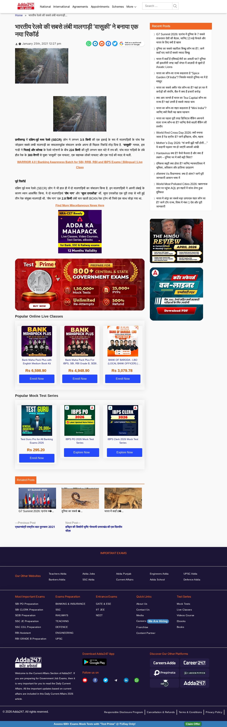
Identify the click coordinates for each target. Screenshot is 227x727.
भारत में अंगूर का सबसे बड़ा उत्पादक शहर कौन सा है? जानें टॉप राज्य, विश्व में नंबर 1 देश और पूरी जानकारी (181, 202)
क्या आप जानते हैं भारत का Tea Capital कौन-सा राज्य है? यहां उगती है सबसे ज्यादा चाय (181, 99)
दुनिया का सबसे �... (72, 511)
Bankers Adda (57, 579)
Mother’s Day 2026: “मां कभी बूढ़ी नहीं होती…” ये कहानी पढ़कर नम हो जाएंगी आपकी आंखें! (181, 145)
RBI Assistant (23, 632)
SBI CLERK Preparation (29, 609)
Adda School (157, 579)
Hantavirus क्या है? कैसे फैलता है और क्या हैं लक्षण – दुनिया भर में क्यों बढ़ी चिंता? (179, 155)
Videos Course (185, 615)
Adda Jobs (88, 573)
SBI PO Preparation (26, 603)
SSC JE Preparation (27, 621)
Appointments (100, 6)
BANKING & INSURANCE (70, 603)
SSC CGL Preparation (28, 627)
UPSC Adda (190, 573)
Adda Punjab (123, 573)
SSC (58, 609)
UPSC (59, 638)
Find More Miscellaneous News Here (80, 205)
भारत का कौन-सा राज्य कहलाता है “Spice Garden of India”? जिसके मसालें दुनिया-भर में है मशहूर (181, 77)
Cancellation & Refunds (161, 712)
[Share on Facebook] (108, 43)
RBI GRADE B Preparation (30, 638)
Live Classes (184, 609)
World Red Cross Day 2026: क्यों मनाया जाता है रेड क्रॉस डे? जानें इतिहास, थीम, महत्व (179, 134)
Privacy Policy (214, 712)
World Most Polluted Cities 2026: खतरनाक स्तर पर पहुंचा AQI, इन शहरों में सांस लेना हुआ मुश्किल (181, 188)
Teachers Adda (57, 573)
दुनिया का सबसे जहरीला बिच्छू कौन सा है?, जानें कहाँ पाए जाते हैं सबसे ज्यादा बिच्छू (180, 50)
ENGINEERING (65, 632)
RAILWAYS (62, 615)
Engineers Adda (159, 573)
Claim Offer (193, 723)
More (129, 6)
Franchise (142, 627)
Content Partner (145, 633)
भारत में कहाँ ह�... (113, 511)
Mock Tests (183, 603)
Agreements (80, 6)
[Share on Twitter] (115, 43)
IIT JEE (100, 609)
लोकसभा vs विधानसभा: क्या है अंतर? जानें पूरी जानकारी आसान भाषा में (180, 175)
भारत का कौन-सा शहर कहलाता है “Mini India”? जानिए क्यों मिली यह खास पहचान (181, 110)
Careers (152, 621)
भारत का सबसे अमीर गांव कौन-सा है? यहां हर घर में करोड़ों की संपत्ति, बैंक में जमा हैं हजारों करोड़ (181, 89)
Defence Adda (192, 579)
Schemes (118, 6)
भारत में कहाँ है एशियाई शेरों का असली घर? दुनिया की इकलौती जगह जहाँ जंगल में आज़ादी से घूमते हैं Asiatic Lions (181, 63)
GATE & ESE (103, 603)
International (61, 6)
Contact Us (143, 609)
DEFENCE (62, 627)
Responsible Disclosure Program (123, 712)
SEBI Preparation (25, 615)
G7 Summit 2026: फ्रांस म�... (36, 511)
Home (19, 15)
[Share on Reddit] (101, 43)
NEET (99, 615)
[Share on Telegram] (95, 43)
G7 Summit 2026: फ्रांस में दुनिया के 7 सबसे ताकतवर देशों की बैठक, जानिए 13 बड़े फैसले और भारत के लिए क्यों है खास (181, 38)
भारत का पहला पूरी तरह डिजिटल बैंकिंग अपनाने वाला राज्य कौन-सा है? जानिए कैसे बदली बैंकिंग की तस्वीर (181, 122)
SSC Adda (88, 579)
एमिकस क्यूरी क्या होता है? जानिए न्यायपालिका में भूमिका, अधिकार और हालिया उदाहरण (180, 165)
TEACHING (62, 621)
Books (180, 627)
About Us (141, 603)
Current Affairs (124, 579)
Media (140, 615)
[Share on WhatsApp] (88, 43)
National (45, 6)
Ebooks (181, 621)
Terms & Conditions (190, 712)
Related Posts (26, 479)
